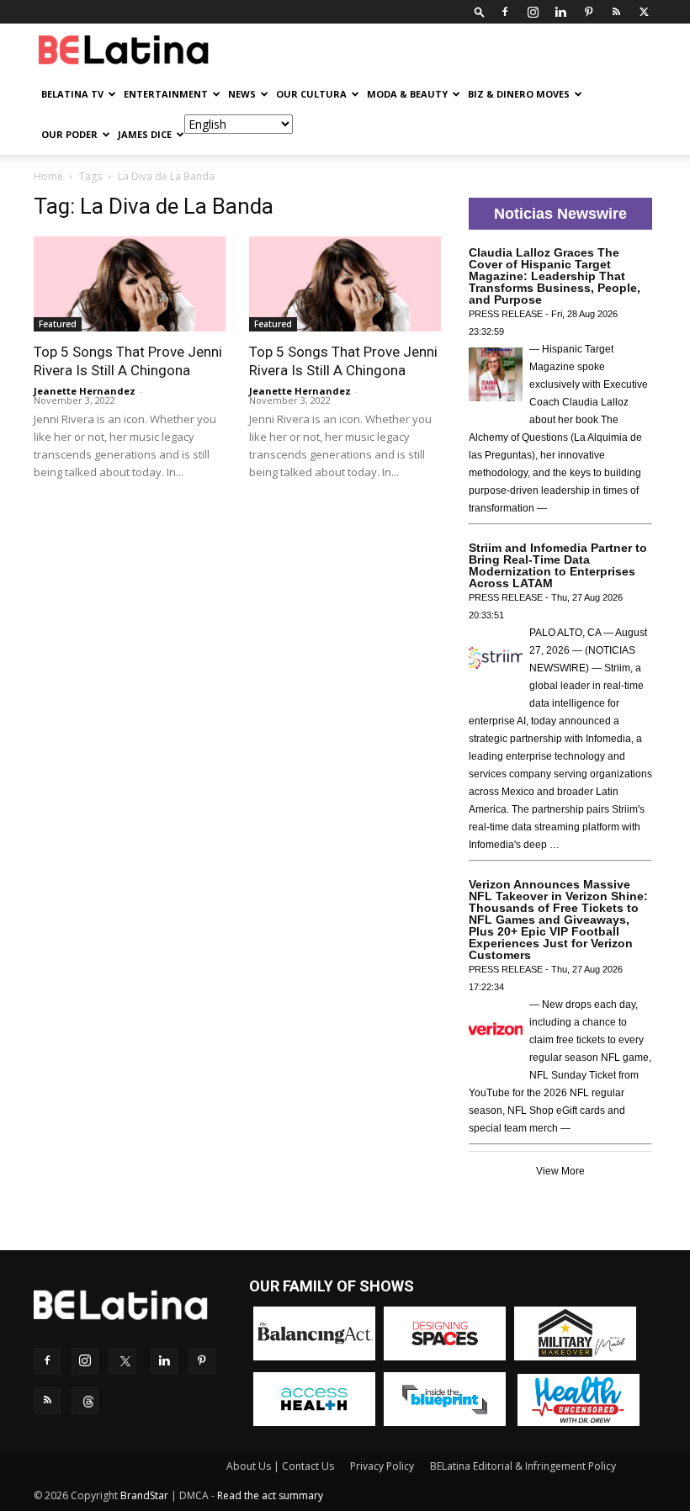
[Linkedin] (560, 12)
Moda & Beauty (407, 93)
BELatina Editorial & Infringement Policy (523, 1466)
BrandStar (144, 1495)
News (242, 93)
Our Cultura (311, 93)
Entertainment (166, 93)
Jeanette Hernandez (84, 390)
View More (560, 1171)
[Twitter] (643, 12)
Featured (58, 324)
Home (48, 176)
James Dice (145, 134)
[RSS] (616, 12)
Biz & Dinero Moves (519, 93)
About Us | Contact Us (280, 1466)
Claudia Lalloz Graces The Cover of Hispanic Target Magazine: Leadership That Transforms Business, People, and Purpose (554, 276)
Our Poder (69, 134)
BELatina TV (72, 93)
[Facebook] (505, 12)
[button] (479, 11)
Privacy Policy (382, 1466)
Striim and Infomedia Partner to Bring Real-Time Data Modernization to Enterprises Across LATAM (558, 565)
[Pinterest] (588, 12)
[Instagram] (532, 12)
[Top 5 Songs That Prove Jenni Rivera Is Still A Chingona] (130, 283)
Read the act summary (270, 1495)
